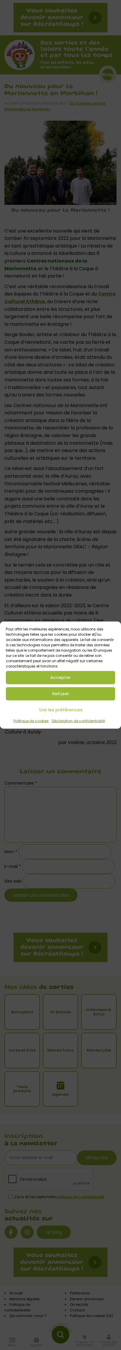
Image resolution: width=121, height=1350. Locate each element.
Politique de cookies (31, 720)
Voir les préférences (61, 710)
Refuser (60, 693)
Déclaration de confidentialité (78, 720)
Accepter (60, 677)
